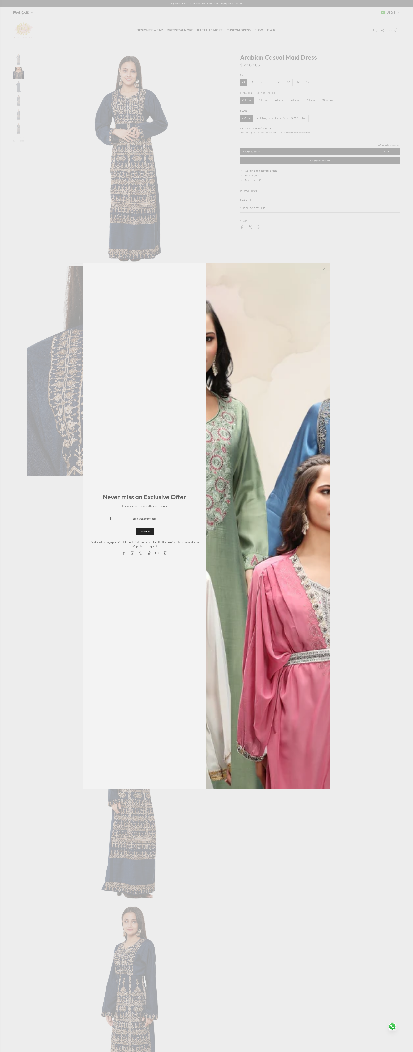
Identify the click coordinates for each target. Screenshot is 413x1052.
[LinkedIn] (165, 553)
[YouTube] (157, 553)
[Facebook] (124, 553)
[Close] (324, 269)
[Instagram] (132, 553)
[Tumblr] (140, 553)
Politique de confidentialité (149, 542)
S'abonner (144, 531)
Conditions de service (183, 542)
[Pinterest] (149, 553)
